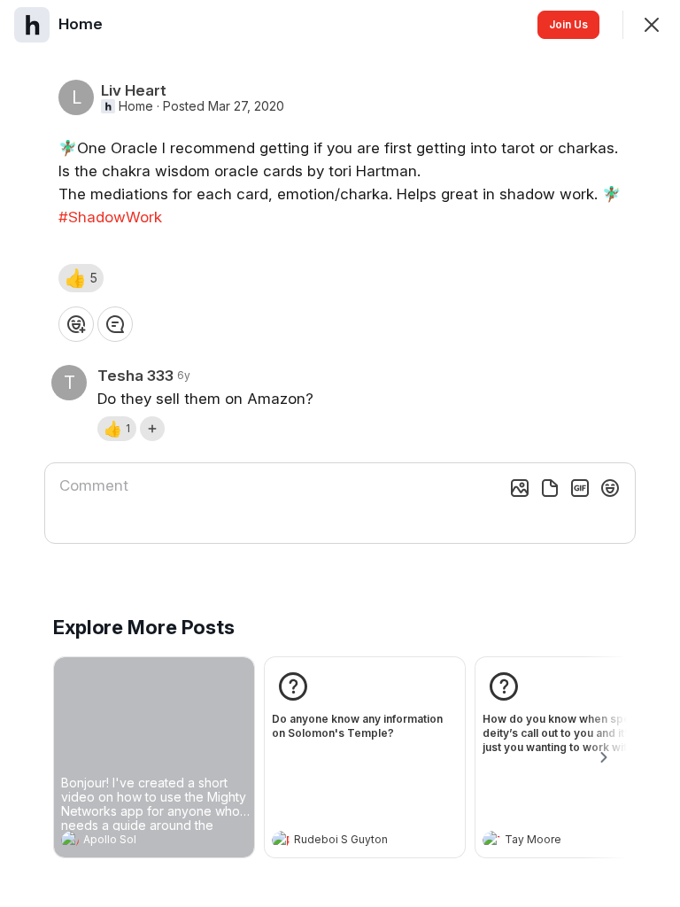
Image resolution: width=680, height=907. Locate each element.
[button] (81, 278)
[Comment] (115, 324)
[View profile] (70, 840)
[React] (76, 324)
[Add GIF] (580, 488)
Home (136, 106)
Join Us (568, 24)
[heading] (136, 841)
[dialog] (340, 453)
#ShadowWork (110, 217)
